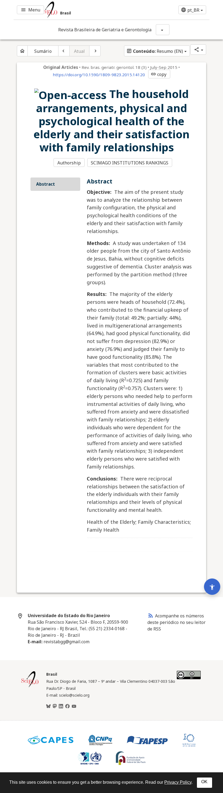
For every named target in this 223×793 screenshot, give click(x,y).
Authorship (69, 163)
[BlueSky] (48, 706)
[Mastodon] (55, 706)
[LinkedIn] (61, 706)
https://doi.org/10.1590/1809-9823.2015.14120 (99, 74)
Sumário (43, 51)
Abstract (45, 184)
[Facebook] (67, 706)
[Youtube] (74, 706)
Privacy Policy (177, 782)
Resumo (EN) (154, 51)
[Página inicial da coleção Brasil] (30, 687)
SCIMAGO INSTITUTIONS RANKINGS (129, 163)
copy (158, 74)
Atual (79, 51)
